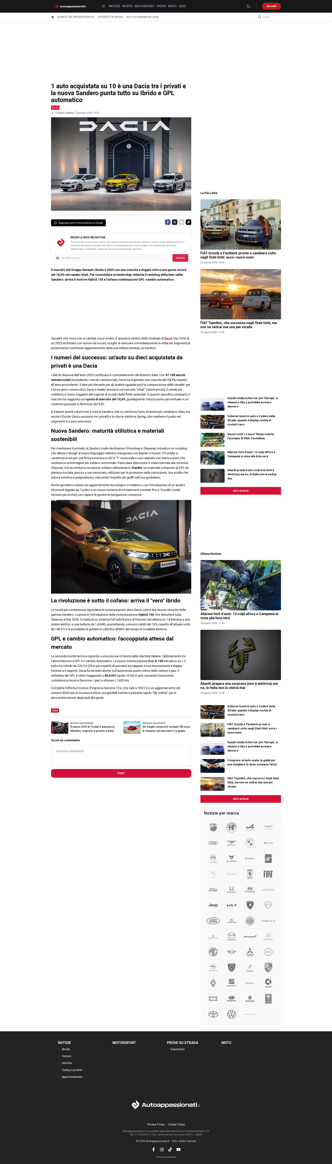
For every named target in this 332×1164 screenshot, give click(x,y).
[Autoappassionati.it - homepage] (71, 6)
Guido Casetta (65, 112)
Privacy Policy (156, 1124)
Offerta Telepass (110, 17)
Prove (161, 6)
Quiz (182, 6)
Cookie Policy (176, 1124)
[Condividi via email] (181, 222)
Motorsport (145, 6)
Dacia (168, 338)
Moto (172, 6)
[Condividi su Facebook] (167, 222)
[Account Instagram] (162, 1149)
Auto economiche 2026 (142, 17)
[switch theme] (248, 6)
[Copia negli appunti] (188, 222)
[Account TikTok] (170, 1149)
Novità (127, 6)
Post (121, 773)
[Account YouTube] (178, 1149)
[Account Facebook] (153, 1149)
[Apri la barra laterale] (104, 6)
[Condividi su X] (174, 222)
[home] (52, 17)
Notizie (114, 6)
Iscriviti (180, 258)
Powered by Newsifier (166, 1157)
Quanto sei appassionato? (76, 17)
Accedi (271, 6)
